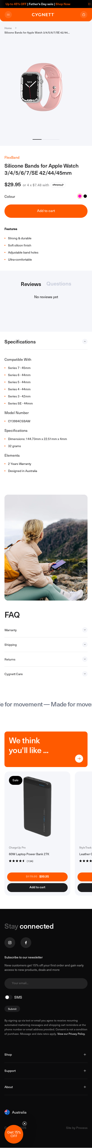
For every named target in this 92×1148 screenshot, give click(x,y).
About (8, 1087)
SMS (18, 997)
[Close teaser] (24, 1123)
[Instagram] (9, 942)
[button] (21, 861)
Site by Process (77, 1128)
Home (8, 28)
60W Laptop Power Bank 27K (29, 854)
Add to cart (46, 210)
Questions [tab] (58, 284)
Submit (12, 1009)
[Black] (85, 196)
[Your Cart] (83, 14)
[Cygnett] (43, 14)
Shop (8, 1054)
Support (10, 1071)
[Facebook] (26, 942)
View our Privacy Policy (71, 1033)
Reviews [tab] (31, 284)
